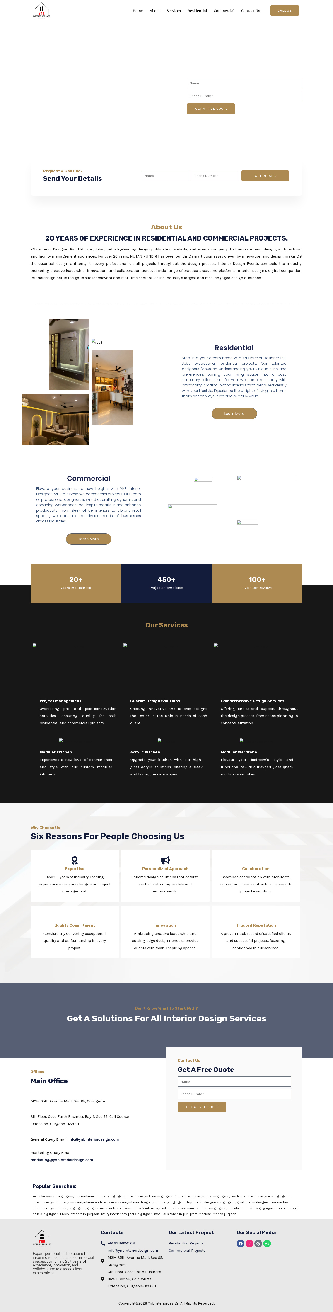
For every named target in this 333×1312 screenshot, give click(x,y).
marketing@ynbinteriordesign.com (62, 1159)
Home (138, 10)
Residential (197, 10)
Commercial (224, 10)
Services (174, 10)
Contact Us (250, 10)
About (155, 10)
